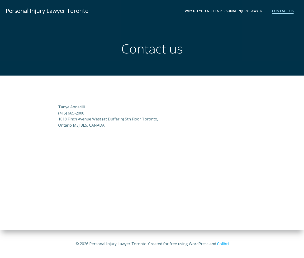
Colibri (223, 243)
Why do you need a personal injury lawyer (223, 11)
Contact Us (283, 11)
